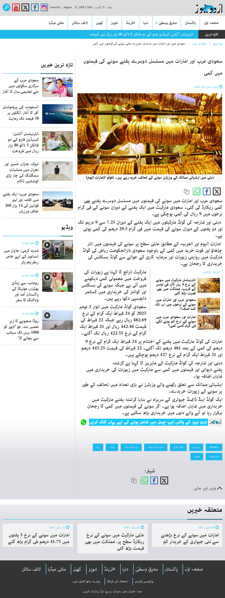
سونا (98, 447)
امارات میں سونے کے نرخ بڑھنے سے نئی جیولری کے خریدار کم (190, 538)
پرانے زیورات (214, 456)
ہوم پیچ (217, 43)
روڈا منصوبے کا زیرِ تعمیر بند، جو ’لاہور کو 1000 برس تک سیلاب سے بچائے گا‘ (21, 329)
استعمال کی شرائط (117, 581)
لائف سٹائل (80, 23)
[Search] (6, 7)
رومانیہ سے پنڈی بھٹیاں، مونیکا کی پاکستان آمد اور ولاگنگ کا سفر (25, 291)
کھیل (99, 23)
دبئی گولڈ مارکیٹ (131, 447)
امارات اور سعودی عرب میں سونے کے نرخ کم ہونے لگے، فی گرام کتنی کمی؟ (175, 321)
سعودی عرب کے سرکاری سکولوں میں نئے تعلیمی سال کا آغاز (21, 86)
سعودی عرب (199, 43)
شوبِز (92, 569)
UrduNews (214, 447)
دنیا (145, 23)
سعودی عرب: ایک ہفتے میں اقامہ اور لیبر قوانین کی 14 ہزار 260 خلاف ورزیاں (21, 202)
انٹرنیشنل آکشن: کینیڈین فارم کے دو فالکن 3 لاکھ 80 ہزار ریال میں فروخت (140, 34)
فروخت (197, 456)
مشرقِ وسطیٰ (146, 569)
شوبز (114, 23)
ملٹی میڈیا (56, 23)
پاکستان (190, 23)
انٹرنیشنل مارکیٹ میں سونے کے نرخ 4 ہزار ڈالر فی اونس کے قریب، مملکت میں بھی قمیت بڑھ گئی (176, 286)
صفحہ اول (211, 23)
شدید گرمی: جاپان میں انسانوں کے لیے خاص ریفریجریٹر (21, 256)
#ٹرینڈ (130, 23)
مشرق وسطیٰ (168, 23)
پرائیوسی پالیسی (144, 581)
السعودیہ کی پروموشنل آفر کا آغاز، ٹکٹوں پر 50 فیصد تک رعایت (21, 113)
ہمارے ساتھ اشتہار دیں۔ (86, 581)
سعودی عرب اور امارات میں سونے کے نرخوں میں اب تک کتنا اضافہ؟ (175, 304)
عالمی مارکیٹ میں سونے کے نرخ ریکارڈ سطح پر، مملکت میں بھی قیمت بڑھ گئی (114, 542)
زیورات (111, 447)
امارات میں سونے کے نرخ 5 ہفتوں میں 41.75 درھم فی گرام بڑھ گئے (38, 538)
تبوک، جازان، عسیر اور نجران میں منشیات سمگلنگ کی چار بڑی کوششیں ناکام (21, 172)
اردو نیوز (196, 447)
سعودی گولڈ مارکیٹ (156, 447)
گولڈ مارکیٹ (178, 447)
